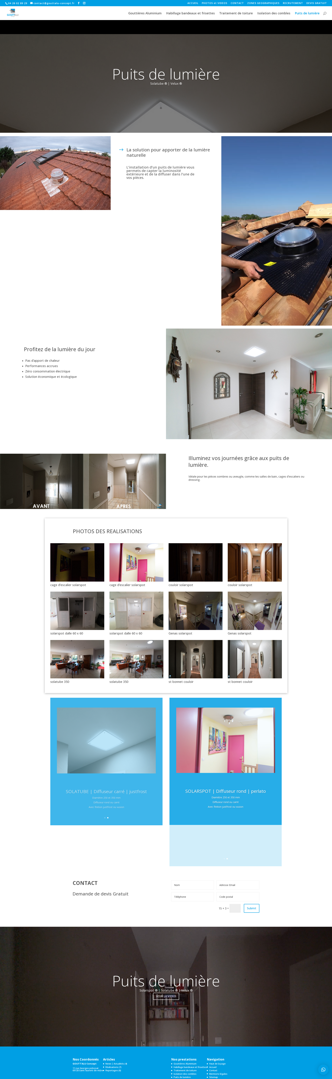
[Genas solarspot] (196, 629)
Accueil (212, 1067)
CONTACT (237, 3)
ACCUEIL (192, 3)
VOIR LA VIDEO (166, 996)
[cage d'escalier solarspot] (77, 580)
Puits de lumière (307, 13)
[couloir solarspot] (196, 580)
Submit (251, 908)
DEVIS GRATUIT (316, 3)
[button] (323, 1069)
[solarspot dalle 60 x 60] (77, 629)
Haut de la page (217, 1063)
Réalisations (111, 1067)
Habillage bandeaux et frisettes (190, 13)
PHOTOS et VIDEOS (214, 3)
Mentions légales (218, 1073)
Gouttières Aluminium (145, 13)
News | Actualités (114, 1063)
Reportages (111, 1070)
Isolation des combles (273, 13)
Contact (213, 1070)
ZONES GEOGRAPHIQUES (263, 3)
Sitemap (213, 1077)
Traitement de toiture (236, 13)
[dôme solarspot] (55, 209)
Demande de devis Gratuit (100, 894)
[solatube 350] (77, 677)
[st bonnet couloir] (196, 677)
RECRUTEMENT (293, 3)
